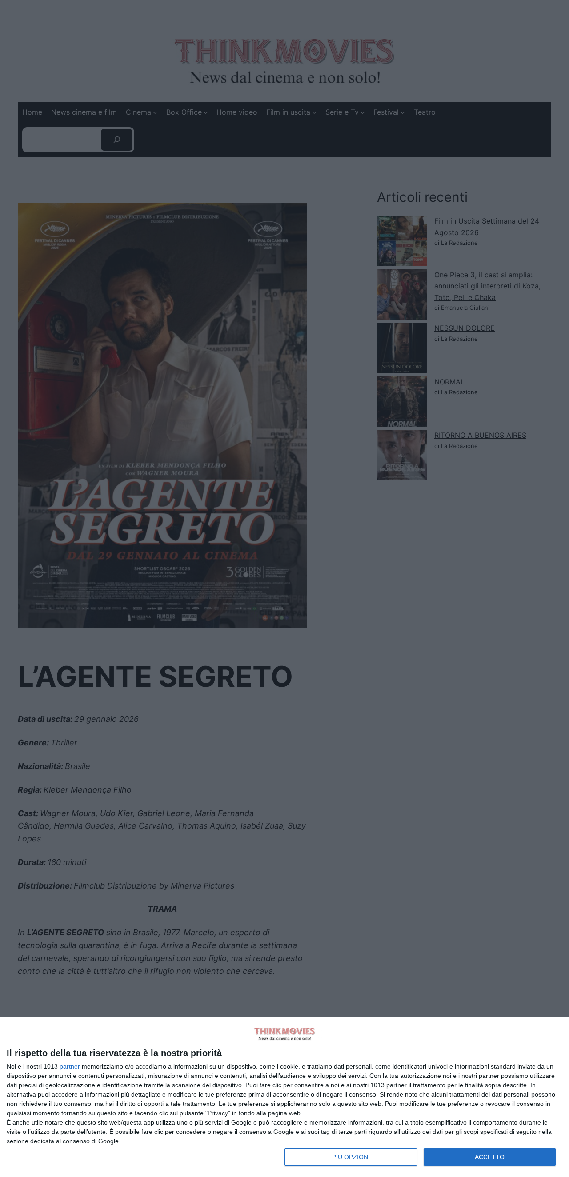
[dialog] (284, 1097)
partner (70, 1066)
